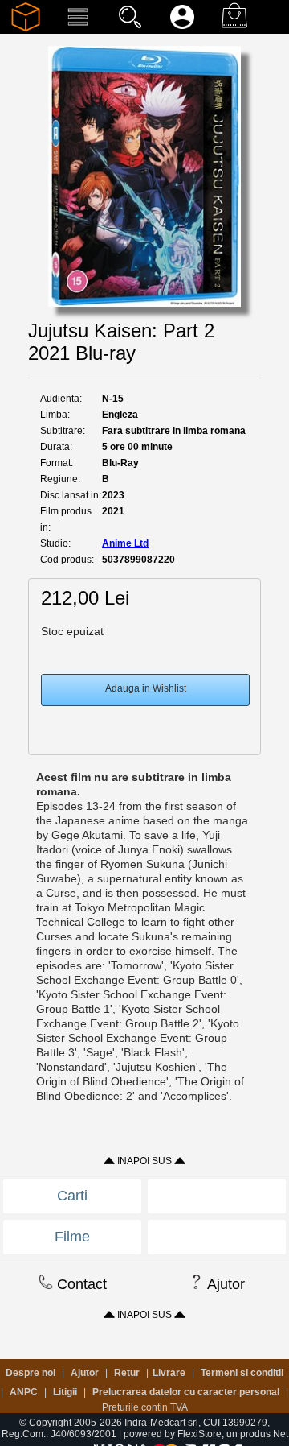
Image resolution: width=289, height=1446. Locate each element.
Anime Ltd (125, 543)
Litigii (65, 1392)
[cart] (234, 28)
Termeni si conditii (242, 1372)
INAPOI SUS (144, 1161)
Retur (127, 1372)
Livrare (169, 1372)
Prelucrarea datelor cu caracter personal (185, 1392)
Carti (72, 1196)
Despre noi (30, 1372)
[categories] (77, 28)
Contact (80, 1284)
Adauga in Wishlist (145, 688)
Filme (72, 1237)
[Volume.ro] (25, 28)
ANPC (24, 1392)
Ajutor (224, 1284)
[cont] (182, 28)
